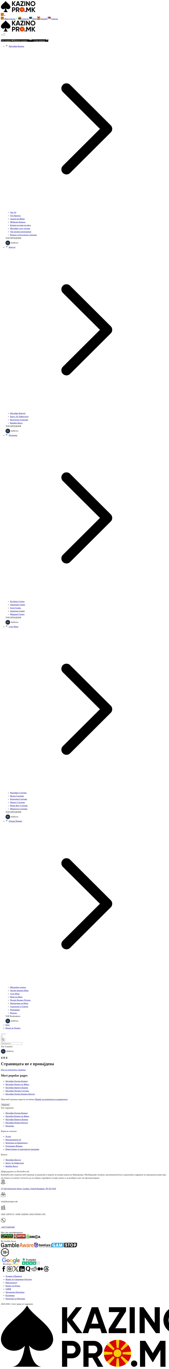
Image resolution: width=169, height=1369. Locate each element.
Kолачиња (10, 1295)
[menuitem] (9, 19)
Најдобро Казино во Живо (17, 1116)
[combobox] (84, 1041)
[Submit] (3, 1040)
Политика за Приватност (17, 1143)
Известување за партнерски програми (22, 1149)
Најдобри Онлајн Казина (17, 1113)
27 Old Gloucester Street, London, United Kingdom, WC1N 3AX (28, 1189)
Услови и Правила (14, 1276)
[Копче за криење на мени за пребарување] (2, 1037)
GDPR (8, 1289)
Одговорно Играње (14, 1146)
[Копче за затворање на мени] (4, 34)
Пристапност (11, 1282)
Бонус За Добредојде (15, 1163)
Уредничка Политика (15, 1292)
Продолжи (5, 1105)
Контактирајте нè (13, 1140)
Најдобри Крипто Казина (17, 1119)
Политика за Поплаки (15, 1299)
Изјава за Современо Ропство (19, 1279)
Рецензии (10, 1126)
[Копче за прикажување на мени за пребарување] (2, 34)
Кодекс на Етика (13, 1286)
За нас (8, 1136)
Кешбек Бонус (12, 1166)
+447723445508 (7, 1227)
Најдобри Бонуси (13, 1160)
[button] (84, 15)
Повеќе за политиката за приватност (51, 1099)
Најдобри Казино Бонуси (17, 1123)
